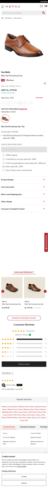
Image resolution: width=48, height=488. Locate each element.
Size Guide (39, 97)
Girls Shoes (41, 417)
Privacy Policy (21, 466)
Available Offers (9, 132)
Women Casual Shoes (9, 407)
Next (45, 291)
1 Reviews (8, 80)
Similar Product (24, 272)
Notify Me (23, 109)
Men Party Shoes (20, 415)
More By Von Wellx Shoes (24, 318)
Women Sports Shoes (31, 409)
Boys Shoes (32, 417)
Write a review (24, 364)
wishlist (41, 6)
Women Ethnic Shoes (26, 407)
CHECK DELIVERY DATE (11, 144)
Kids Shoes (23, 417)
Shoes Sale (24, 420)
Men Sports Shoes (34, 415)
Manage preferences (9, 471)
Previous (2, 291)
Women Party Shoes (15, 409)
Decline (24, 483)
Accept (24, 476)
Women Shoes (12, 417)
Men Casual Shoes (21, 412)
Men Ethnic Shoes (35, 412)
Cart (45, 6)
